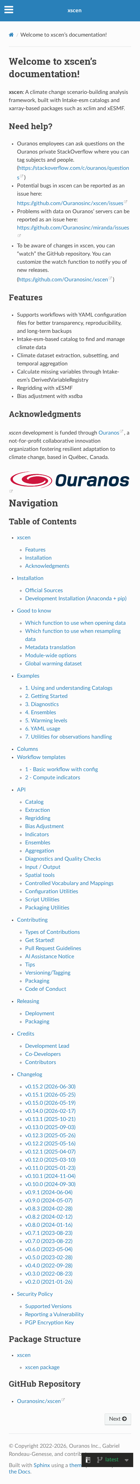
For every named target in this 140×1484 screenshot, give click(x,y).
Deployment (39, 1013)
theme (76, 1465)
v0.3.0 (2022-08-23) (48, 1274)
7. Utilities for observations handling (68, 737)
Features (35, 550)
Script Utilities (42, 899)
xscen (75, 10)
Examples (28, 676)
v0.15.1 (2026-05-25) (50, 1095)
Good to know (34, 611)
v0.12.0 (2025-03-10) (50, 1160)
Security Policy (35, 1294)
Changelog (29, 1074)
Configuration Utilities (51, 891)
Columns (27, 749)
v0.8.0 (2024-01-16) (48, 1225)
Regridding (37, 818)
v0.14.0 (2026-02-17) (50, 1111)
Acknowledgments (47, 566)
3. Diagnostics (42, 704)
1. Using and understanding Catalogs (68, 688)
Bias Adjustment (44, 826)
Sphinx (42, 1465)
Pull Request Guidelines (53, 948)
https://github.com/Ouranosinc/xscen (63, 279)
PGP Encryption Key (49, 1322)
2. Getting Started (46, 696)
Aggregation (39, 851)
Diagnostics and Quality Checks (63, 859)
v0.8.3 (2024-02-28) (48, 1208)
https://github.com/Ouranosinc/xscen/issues (70, 203)
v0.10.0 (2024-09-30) (50, 1184)
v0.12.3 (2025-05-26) (50, 1135)
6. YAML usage (42, 728)
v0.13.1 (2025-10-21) (50, 1119)
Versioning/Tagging (47, 973)
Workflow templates (41, 757)
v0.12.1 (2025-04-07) (50, 1152)
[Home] (11, 35)
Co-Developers (43, 1054)
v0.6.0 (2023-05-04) (48, 1249)
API (21, 790)
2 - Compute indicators (52, 777)
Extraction (37, 810)
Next (115, 1419)
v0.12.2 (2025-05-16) (50, 1143)
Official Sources (44, 590)
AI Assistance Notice (49, 956)
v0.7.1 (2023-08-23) (48, 1233)
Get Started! (39, 940)
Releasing (28, 1001)
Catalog (34, 802)
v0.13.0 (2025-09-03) (50, 1127)
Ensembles (37, 842)
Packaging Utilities (47, 907)
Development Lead (47, 1046)
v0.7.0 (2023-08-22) (48, 1241)
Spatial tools (40, 875)
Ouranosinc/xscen (39, 1401)
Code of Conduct (45, 989)
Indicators (37, 834)
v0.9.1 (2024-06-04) (48, 1192)
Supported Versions (48, 1306)
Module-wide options (50, 655)
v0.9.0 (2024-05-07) (48, 1200)
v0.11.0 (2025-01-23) (50, 1168)
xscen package (42, 1367)
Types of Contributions (52, 932)
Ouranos (109, 433)
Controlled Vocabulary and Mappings (69, 883)
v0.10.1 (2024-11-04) (50, 1176)
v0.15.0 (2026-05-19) (50, 1103)
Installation (38, 558)
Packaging (37, 981)
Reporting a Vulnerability (54, 1314)
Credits (25, 1034)
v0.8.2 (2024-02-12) (48, 1217)
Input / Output (42, 867)
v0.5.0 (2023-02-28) (48, 1257)
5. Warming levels (46, 720)
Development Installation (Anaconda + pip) (75, 598)
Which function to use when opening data (75, 623)
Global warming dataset (53, 663)
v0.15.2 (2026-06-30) (50, 1086)
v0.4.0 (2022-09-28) (48, 1265)
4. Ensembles (40, 712)
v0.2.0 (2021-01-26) (48, 1282)
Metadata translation (50, 647)
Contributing (32, 920)
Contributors (40, 1062)
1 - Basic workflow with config (61, 769)
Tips (30, 964)
